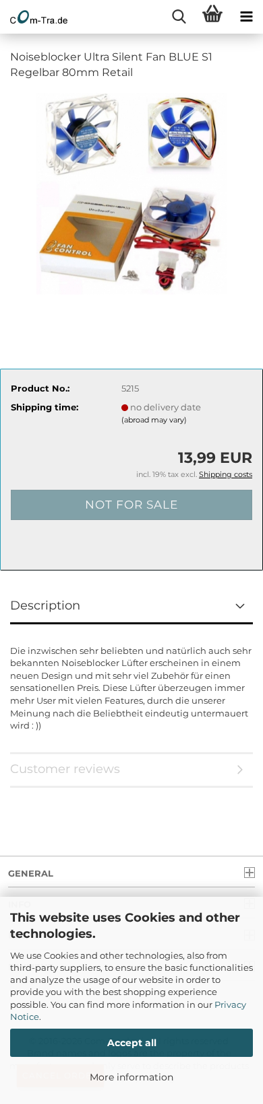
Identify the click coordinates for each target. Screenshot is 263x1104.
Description (45, 605)
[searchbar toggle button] (179, 17)
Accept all (131, 1043)
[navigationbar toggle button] (246, 17)
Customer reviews (65, 769)
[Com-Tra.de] (33, 17)
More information (131, 1077)
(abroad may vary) (154, 420)
